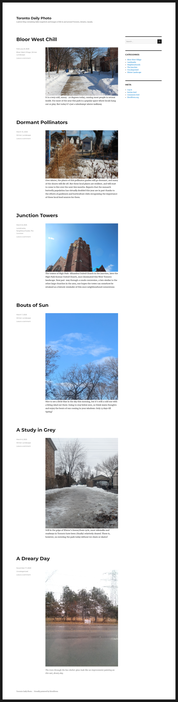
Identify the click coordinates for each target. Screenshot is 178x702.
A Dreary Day (33, 558)
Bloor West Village (23, 52)
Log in (129, 90)
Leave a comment (23, 58)
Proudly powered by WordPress (46, 691)
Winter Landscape (23, 135)
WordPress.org (133, 97)
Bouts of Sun (32, 305)
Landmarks (20, 228)
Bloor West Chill (36, 39)
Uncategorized (22, 571)
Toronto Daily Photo (33, 18)
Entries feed (131, 92)
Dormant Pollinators (42, 122)
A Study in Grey (35, 430)
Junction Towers (37, 215)
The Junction (132, 67)
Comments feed (133, 95)
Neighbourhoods (23, 231)
